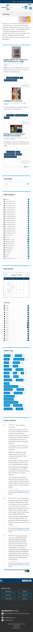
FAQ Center (24, 595)
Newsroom (8, 595)
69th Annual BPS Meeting (10, 80)
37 (28, 212)
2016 (7, 327)
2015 (7, 329)
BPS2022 (6, 118)
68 (28, 243)
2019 (7, 321)
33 (28, 209)
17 (28, 235)
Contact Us (24, 591)
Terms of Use (16, 626)
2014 (7, 331)
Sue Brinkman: (11, 425)
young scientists (10, 152)
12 (28, 247)
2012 (7, 336)
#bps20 (18, 152)
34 (28, 203)
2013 (7, 334)
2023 (7, 312)
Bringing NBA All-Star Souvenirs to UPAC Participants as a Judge (16, 52)
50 (28, 258)
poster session (10, 115)
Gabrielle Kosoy (7, 103)
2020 (7, 319)
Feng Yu (5, 64)
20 (28, 199)
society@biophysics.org (9, 617)
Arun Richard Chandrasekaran (10, 138)
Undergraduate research (13, 78)
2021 (7, 316)
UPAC (21, 78)
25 (28, 218)
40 (28, 201)
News (30, 2)
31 (28, 205)
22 (28, 256)
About (14, 2)
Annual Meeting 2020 (9, 154)
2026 (7, 306)
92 (28, 254)
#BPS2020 (18, 154)
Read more (25, 85)
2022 (7, 314)
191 (28, 241)
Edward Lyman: (12, 535)
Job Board (24, 598)
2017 (7, 325)
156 (28, 239)
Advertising (8, 591)
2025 (7, 308)
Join (18, 2)
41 (28, 214)
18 (9, 290)
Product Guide (8, 598)
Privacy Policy (16, 625)
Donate (26, 2)
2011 (7, 338)
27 (28, 226)
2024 (7, 310)
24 (28, 250)
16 (28, 237)
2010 (7, 340)
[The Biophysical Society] (6, 7)
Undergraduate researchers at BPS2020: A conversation (16, 129)
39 (28, 216)
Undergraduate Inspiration (16, 93)
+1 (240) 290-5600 (8, 620)
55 (28, 252)
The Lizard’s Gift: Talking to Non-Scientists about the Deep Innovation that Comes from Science (18, 492)
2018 (7, 323)
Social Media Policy (16, 628)
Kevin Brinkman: (12, 498)
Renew (21, 2)
